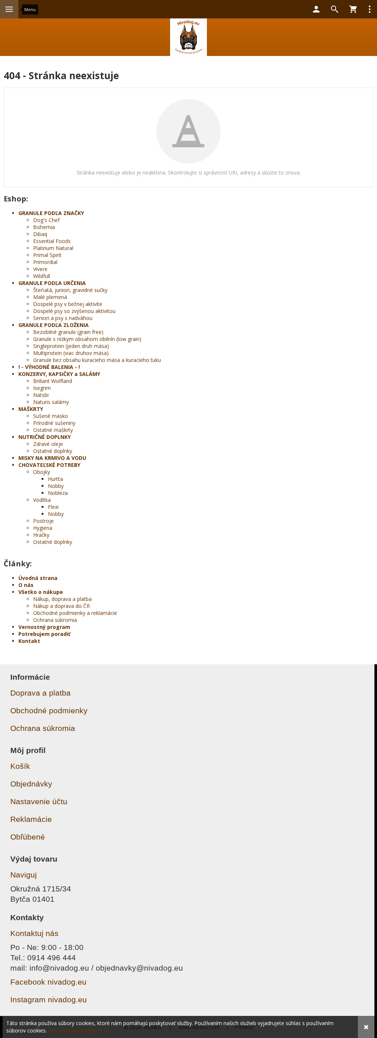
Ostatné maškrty (53, 429)
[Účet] (316, 9)
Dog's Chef (46, 220)
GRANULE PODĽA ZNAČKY (51, 213)
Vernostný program (44, 626)
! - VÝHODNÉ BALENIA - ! (49, 366)
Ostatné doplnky (52, 450)
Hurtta (55, 478)
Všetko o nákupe (40, 591)
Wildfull (41, 275)
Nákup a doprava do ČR (61, 605)
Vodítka (42, 499)
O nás (26, 584)
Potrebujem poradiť (44, 633)
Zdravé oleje (48, 443)
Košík (20, 766)
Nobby (56, 485)
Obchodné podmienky (49, 710)
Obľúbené (27, 837)
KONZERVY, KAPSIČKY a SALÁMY (59, 373)
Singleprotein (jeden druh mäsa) (71, 345)
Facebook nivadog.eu (48, 982)
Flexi (53, 506)
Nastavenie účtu (38, 801)
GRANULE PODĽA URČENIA (52, 282)
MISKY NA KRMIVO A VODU (52, 457)
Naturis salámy (51, 401)
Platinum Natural (53, 247)
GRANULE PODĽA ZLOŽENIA (53, 324)
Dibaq (40, 234)
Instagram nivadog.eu (48, 999)
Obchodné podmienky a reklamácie (75, 612)
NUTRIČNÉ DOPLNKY (44, 436)
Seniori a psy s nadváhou (62, 317)
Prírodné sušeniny (54, 422)
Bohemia (44, 227)
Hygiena (42, 527)
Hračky (41, 534)
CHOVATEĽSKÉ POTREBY (49, 464)
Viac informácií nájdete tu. (79, 1030)
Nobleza (58, 492)
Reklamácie (31, 819)
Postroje (43, 520)
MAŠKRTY (30, 408)
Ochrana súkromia (55, 619)
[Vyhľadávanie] (334, 9)
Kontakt (29, 640)
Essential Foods (52, 240)
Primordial (45, 261)
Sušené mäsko (50, 415)
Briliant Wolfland (52, 380)
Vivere (40, 268)
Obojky (41, 471)
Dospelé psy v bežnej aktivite (67, 303)
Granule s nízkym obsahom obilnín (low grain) (87, 338)
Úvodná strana (37, 577)
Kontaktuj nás (34, 933)
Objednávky (31, 784)
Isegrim (42, 387)
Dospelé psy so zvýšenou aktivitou (74, 310)
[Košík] (353, 9)
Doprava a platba (40, 693)
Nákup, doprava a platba (62, 598)
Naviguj (23, 874)
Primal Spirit (47, 254)
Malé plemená (50, 296)
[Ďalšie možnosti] (369, 9)
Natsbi (41, 394)
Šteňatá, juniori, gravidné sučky (70, 289)
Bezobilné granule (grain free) (68, 331)
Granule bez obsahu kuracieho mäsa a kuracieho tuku (97, 359)
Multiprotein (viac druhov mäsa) (71, 352)
